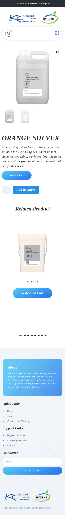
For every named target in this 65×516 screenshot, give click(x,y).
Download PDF (17, 175)
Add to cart (34, 293)
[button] (58, 52)
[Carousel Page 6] (39, 335)
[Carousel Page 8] (45, 335)
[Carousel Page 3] (28, 335)
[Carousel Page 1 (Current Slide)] (20, 335)
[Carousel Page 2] (25, 335)
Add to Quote (25, 189)
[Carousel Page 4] (32, 335)
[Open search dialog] (8, 33)
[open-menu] (56, 33)
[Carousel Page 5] (35, 335)
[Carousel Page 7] (42, 335)
